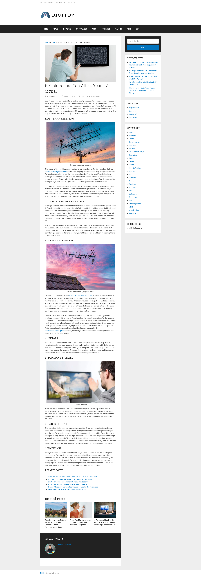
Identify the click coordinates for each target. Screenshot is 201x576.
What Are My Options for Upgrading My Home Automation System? (80, 522)
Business (132, 135)
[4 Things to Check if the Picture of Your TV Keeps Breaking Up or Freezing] (105, 510)
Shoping (132, 187)
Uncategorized (135, 204)
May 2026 (133, 117)
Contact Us (71, 2)
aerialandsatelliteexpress (55, 331)
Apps (94, 29)
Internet (106, 29)
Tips (82, 96)
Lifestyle (132, 178)
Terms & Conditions (46, 2)
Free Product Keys (136, 152)
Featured (132, 145)
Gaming (118, 29)
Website (132, 213)
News (55, 29)
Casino (131, 139)
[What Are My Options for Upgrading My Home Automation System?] (81, 510)
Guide (131, 161)
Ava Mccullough (53, 96)
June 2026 (133, 114)
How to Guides (135, 168)
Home (45, 29)
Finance (132, 148)
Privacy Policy (60, 2)
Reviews (67, 29)
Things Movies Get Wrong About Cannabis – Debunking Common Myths (142, 90)
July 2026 (133, 111)
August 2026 (134, 108)
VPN (129, 29)
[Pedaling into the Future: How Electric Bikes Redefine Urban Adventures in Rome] (56, 510)
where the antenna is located (80, 296)
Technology (133, 197)
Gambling (133, 155)
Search (143, 47)
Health (131, 165)
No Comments (94, 96)
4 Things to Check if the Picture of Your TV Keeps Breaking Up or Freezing (104, 522)
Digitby (42, 573)
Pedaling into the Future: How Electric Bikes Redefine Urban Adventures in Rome (55, 523)
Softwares (81, 29)
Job (130, 174)
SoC (137, 29)
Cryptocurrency (135, 142)
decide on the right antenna (56, 172)
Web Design (134, 210)
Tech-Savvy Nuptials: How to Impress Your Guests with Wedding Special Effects (143, 64)
